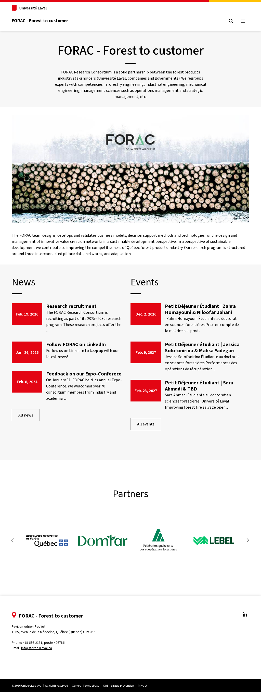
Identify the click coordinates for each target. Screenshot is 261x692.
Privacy (143, 686)
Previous (14, 540)
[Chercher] (231, 21)
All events (145, 424)
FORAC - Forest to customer (40, 21)
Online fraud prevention (118, 686)
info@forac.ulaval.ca (36, 648)
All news (25, 415)
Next (247, 540)
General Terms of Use (85, 686)
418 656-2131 (32, 642)
